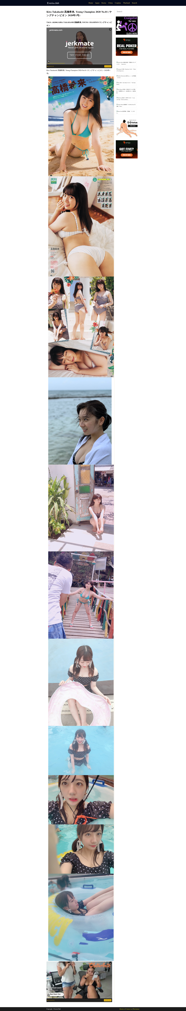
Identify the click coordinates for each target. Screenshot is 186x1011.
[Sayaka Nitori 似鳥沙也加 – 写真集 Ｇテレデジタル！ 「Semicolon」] (127, 63)
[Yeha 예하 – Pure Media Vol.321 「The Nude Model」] (127, 83)
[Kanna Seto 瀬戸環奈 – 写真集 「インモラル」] (127, 112)
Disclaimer (136, 1009)
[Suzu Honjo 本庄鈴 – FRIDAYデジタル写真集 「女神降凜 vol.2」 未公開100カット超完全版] (127, 91)
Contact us (129, 1009)
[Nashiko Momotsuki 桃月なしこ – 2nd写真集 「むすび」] (127, 76)
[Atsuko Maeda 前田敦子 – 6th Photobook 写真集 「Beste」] (127, 105)
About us (122, 1009)
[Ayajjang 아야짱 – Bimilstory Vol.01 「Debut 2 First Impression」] (127, 70)
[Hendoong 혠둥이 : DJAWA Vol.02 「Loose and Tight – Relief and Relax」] (127, 98)
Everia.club (53, 3)
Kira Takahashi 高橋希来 (69, 22)
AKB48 (55, 22)
